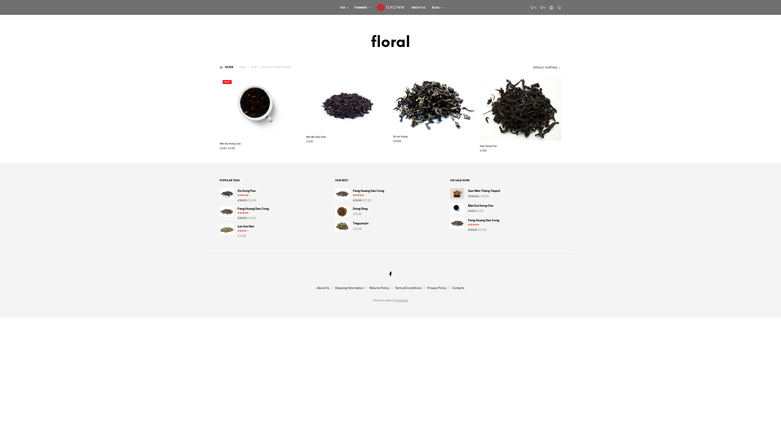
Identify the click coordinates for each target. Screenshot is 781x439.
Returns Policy (379, 288)
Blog (436, 8)
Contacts (458, 288)
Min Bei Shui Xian (316, 136)
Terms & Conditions (408, 288)
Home (242, 67)
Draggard (402, 300)
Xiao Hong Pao (488, 146)
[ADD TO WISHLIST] (260, 130)
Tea (342, 8)
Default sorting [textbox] (545, 67)
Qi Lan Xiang (400, 136)
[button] (533, 8)
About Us (418, 8)
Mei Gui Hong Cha (230, 143)
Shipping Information (349, 288)
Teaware (360, 8)
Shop (254, 67)
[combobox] (540, 68)
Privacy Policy (436, 288)
